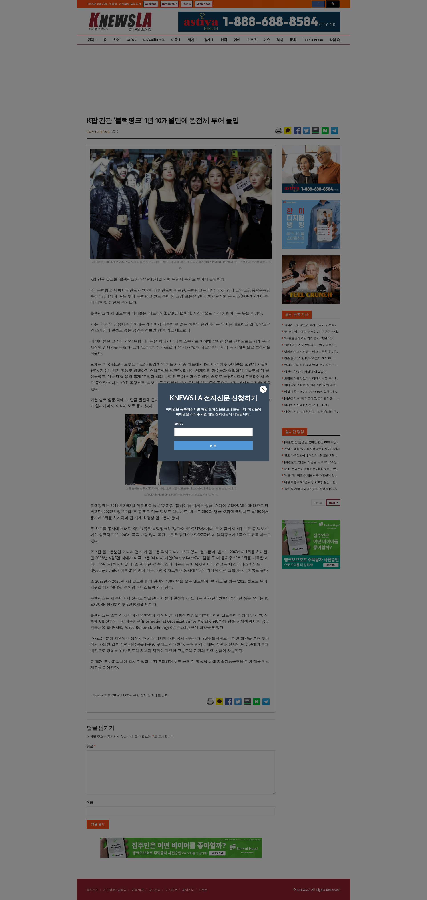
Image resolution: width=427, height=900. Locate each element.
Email (178, 424)
